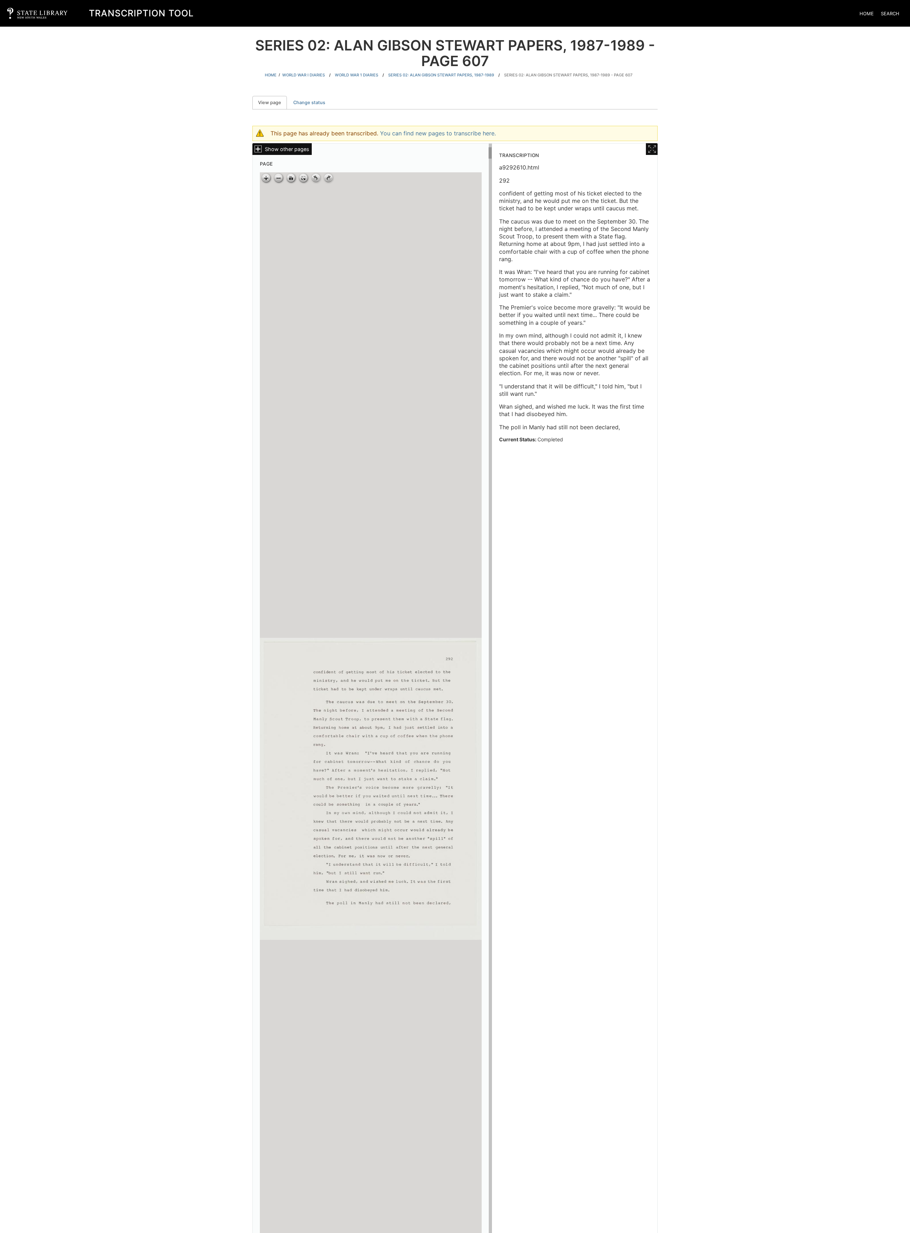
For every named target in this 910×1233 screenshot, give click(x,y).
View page (272, 102)
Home (867, 13)
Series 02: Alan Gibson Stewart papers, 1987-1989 (441, 74)
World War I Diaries (303, 74)
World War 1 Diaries (356, 74)
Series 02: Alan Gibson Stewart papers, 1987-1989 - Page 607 (568, 74)
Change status (309, 102)
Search (890, 13)
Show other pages (287, 149)
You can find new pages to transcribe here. (438, 133)
